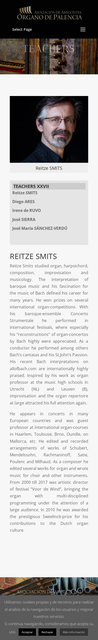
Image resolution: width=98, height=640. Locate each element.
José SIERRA (23, 219)
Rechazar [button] (47, 632)
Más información (74, 632)
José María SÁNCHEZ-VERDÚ (39, 228)
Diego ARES (23, 201)
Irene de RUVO (26, 210)
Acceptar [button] (27, 632)
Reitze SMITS (24, 193)
